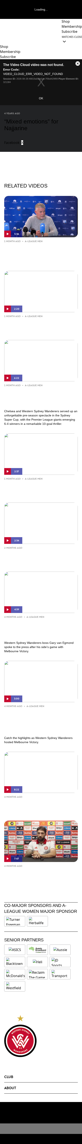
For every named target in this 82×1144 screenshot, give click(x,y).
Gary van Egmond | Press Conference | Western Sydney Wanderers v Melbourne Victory (35, 629)
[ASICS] (14, 950)
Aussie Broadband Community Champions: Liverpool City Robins (37, 556)
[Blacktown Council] (14, 962)
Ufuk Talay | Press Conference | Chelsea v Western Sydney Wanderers (35, 253)
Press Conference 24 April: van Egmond (34, 805)
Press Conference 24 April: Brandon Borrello (39, 875)
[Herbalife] (37, 921)
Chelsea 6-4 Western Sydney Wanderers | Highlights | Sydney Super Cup (35, 397)
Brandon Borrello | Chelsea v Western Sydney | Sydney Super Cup (40, 487)
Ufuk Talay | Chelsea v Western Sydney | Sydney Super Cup (35, 325)
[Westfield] (14, 986)
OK (41, 98)
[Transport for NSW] (60, 974)
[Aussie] (60, 950)
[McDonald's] (15, 974)
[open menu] (3, 39)
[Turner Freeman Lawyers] (14, 921)
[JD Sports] (60, 962)
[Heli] (37, 962)
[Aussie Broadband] (37, 950)
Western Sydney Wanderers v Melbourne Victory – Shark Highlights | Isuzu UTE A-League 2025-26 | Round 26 (36, 721)
